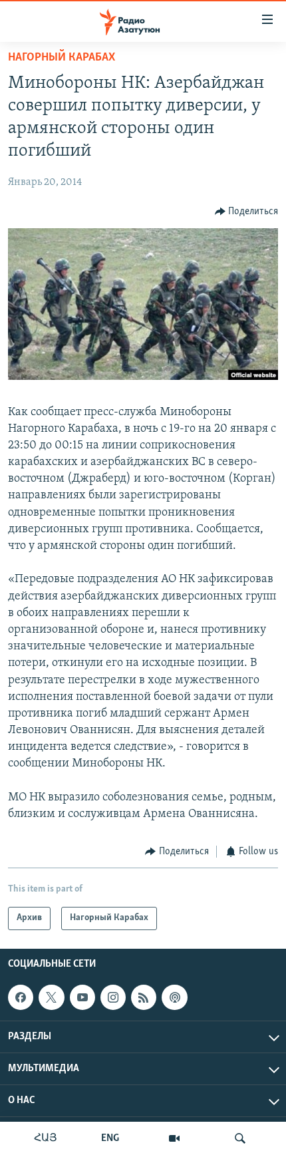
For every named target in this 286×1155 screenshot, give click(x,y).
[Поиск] (240, 1138)
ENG (110, 1138)
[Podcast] (174, 997)
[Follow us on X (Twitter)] (51, 997)
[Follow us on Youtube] (82, 997)
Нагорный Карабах (61, 58)
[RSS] (143, 997)
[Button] (247, 211)
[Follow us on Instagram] (113, 997)
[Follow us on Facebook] (20, 997)
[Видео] (174, 1138)
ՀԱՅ (45, 1138)
